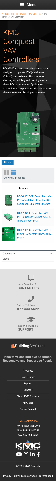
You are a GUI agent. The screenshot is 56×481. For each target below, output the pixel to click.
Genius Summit (28, 409)
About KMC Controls (28, 396)
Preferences (44, 475)
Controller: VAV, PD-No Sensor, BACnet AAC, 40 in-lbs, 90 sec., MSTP (34, 217)
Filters (7, 162)
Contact (28, 389)
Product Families (18, 14)
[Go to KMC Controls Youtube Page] (19, 455)
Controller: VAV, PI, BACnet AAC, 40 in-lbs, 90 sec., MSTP (34, 234)
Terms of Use (28, 475)
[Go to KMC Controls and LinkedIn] (32, 455)
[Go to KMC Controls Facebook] (38, 455)
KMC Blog (28, 402)
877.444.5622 (28, 309)
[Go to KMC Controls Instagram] (26, 455)
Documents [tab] (9, 253)
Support (28, 383)
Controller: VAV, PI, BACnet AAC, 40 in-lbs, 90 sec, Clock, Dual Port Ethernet (34, 200)
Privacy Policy (11, 475)
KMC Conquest (34, 14)
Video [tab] (6, 258)
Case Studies (28, 377)
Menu (31, 5)
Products (6, 14)
